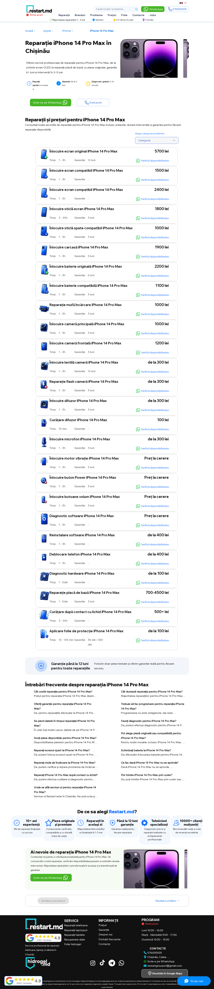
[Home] (41, 666)
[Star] (29, 83)
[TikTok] (102, 963)
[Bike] (143, 924)
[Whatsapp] (121, 963)
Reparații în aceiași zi (95, 822)
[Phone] (16, 822)
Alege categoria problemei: (150, 133)
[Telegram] (112, 963)
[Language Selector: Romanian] (183, 3)
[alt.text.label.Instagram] (92, 963)
